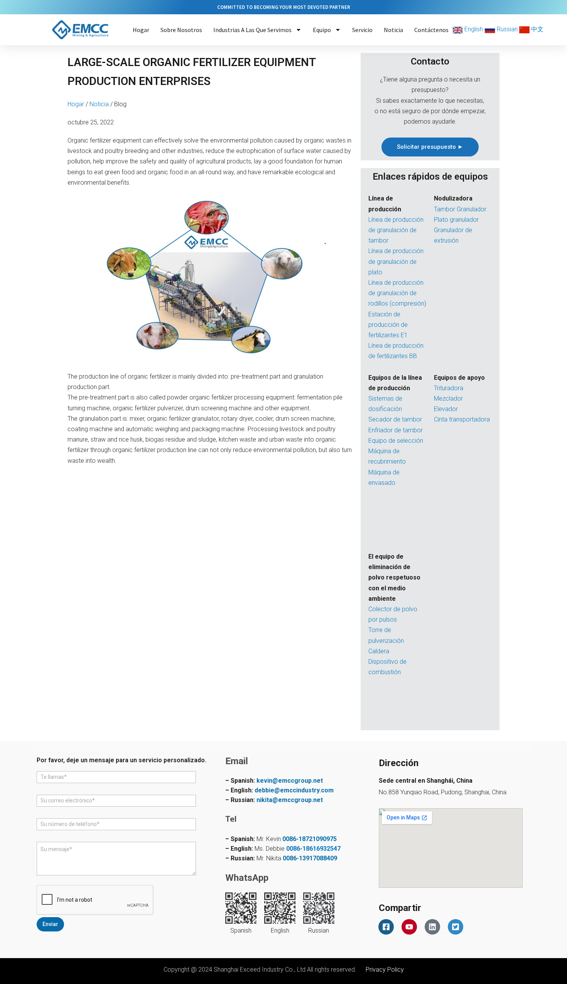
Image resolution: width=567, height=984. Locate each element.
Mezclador (448, 398)
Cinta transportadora (462, 419)
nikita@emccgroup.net (289, 800)
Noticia (393, 30)
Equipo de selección (395, 440)
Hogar (141, 30)
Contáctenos (431, 30)
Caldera (378, 651)
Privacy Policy (385, 969)
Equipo (322, 30)
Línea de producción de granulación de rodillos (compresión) (397, 293)
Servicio (362, 30)
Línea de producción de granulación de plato (396, 261)
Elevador (446, 409)
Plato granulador (456, 219)
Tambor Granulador (460, 209)
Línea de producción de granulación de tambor (396, 230)
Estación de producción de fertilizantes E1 (388, 325)
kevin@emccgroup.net (289, 780)
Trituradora (448, 388)
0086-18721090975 (309, 839)
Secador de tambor (395, 419)
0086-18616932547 (313, 848)
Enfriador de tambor (395, 430)
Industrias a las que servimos (252, 30)
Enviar (50, 924)
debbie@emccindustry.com (294, 790)
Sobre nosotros (181, 30)
